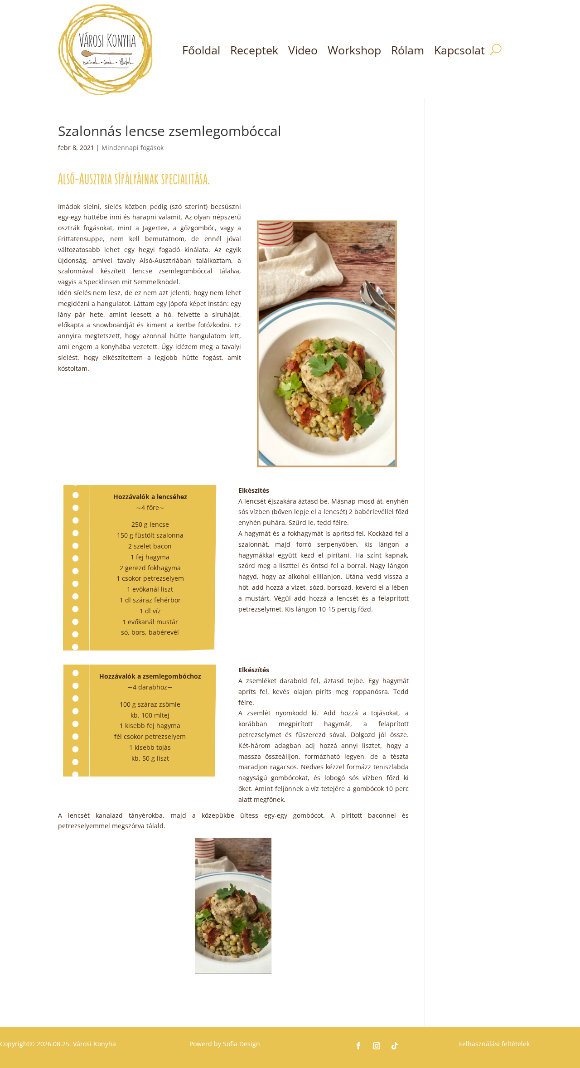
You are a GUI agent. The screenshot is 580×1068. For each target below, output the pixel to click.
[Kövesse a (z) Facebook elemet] (358, 1046)
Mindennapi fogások (133, 147)
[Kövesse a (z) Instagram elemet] (376, 1046)
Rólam (407, 50)
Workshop (354, 50)
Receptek (254, 50)
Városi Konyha (93, 1043)
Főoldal (201, 50)
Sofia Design (241, 1043)
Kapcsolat (459, 50)
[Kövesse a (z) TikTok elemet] (394, 1046)
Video (303, 50)
